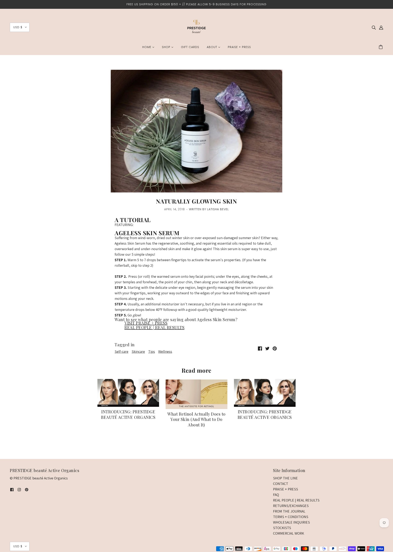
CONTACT (280, 483)
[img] (373, 27)
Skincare (138, 351)
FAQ (276, 494)
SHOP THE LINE (285, 478)
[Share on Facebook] (260, 348)
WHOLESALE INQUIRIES (291, 522)
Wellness (165, 351)
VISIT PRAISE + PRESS (145, 323)
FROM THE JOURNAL (289, 511)
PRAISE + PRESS (285, 489)
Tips (151, 351)
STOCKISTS (282, 527)
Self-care (121, 351)
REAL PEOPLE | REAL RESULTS (154, 327)
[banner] (196, 27)
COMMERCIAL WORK (288, 533)
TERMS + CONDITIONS (290, 516)
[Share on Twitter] (267, 348)
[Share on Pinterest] (274, 348)
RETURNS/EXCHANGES (291, 505)
